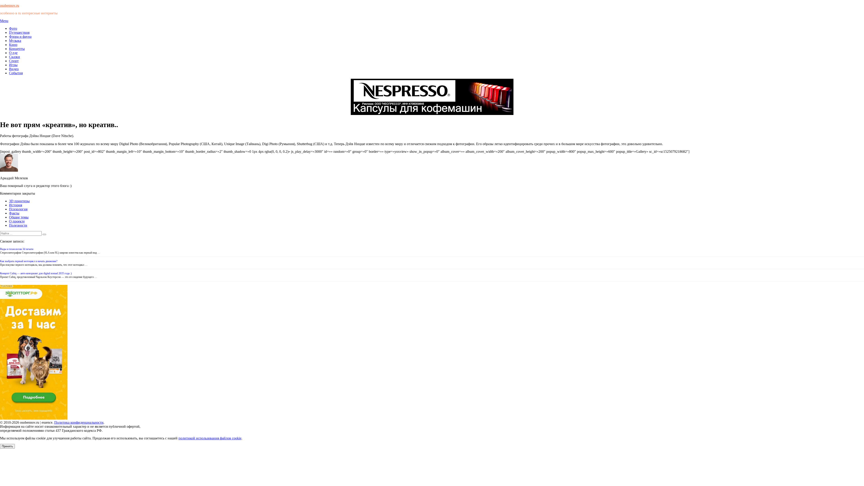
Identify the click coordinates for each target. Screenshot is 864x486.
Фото (13, 28)
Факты (14, 213)
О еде (13, 53)
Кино (13, 45)
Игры (13, 65)
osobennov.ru (9, 5)
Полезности (18, 225)
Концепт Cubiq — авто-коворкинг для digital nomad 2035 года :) (36, 273)
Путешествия (19, 32)
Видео (14, 69)
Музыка (15, 41)
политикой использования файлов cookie (209, 438)
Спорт (14, 61)
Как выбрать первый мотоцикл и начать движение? (28, 261)
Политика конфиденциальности (79, 422)
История (15, 205)
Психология (18, 209)
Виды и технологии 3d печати (16, 249)
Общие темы (19, 217)
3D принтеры (19, 201)
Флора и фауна (20, 36)
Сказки (14, 57)
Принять (7, 446)
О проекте (17, 221)
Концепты (17, 49)
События (16, 73)
